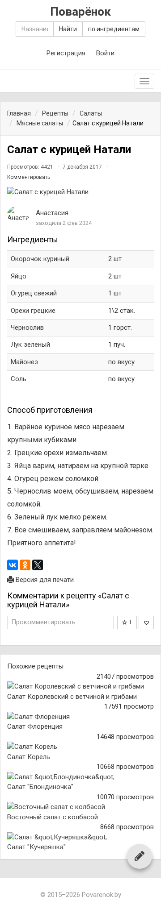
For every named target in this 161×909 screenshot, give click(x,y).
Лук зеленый (30, 344)
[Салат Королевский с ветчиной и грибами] (80, 686)
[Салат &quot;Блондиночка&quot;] (80, 777)
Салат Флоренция (35, 726)
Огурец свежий (34, 293)
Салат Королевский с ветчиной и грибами (72, 697)
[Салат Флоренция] (80, 717)
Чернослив (27, 328)
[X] (37, 565)
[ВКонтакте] (12, 565)
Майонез (24, 362)
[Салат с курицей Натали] (80, 192)
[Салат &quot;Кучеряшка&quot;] (80, 837)
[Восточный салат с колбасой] (80, 807)
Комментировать (28, 177)
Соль (18, 379)
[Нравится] (146, 622)
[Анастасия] (18, 214)
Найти (68, 29)
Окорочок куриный (40, 259)
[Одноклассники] (25, 565)
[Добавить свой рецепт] (139, 856)
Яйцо (18, 276)
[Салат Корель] (80, 747)
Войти (105, 53)
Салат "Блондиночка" (40, 787)
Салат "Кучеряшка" (36, 847)
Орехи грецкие (33, 311)
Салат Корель (28, 757)
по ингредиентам (114, 29)
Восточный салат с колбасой (52, 817)
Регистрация (66, 53)
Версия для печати (44, 580)
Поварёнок (80, 12)
